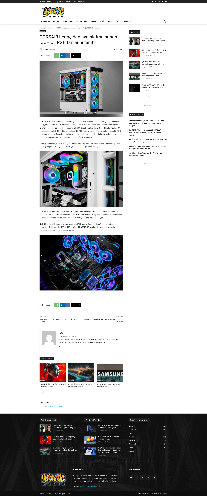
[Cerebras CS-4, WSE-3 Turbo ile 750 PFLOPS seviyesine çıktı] (134, 88)
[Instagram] (156, 1)
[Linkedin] (62, 55)
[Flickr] (142, 477)
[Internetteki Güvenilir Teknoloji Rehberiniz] (59, 12)
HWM (46, 49)
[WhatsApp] (56, 55)
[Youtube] (166, 1)
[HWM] (41, 49)
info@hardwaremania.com (90, 486)
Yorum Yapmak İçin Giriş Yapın (51, 407)
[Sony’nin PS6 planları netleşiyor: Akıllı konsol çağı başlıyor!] (90, 428)
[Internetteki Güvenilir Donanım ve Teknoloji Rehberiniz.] (53, 479)
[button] (164, 21)
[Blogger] (131, 477)
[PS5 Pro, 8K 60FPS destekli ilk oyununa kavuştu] (90, 440)
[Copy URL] (78, 55)
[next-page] (44, 392)
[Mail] (59, 346)
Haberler (51, 28)
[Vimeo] (162, 1)
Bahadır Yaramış (135, 121)
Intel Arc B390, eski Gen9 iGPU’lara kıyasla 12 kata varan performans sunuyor (146, 123)
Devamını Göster (147, 97)
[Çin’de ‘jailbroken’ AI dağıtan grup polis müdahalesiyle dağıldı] (53, 372)
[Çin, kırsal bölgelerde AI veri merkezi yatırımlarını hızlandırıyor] (81, 372)
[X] (159, 1)
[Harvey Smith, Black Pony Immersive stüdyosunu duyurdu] (134, 41)
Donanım (71, 380)
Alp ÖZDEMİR (133, 130)
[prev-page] (41, 392)
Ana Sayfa (43, 28)
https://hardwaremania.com (67, 336)
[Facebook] (152, 1)
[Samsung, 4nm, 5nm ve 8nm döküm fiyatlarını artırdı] (110, 372)
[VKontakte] (154, 477)
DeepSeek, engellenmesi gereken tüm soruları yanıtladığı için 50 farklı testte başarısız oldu (109, 450)
